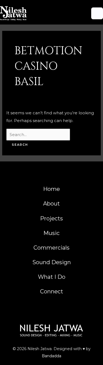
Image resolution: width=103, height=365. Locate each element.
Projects (51, 218)
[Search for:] (38, 134)
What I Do (51, 277)
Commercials (51, 247)
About (51, 203)
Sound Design (51, 262)
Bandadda (51, 355)
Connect (51, 291)
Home (51, 189)
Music (51, 233)
